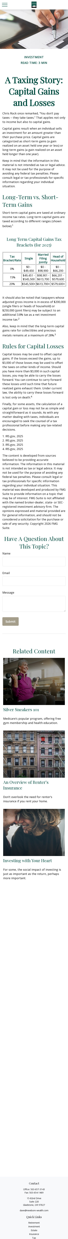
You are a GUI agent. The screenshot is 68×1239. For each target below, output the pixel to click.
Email (6, 573)
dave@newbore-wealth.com (34, 1210)
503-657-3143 (38, 1189)
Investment (34, 1226)
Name (6, 553)
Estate (34, 1230)
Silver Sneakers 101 (21, 709)
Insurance (34, 1234)
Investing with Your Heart (27, 860)
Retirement (34, 1222)
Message (8, 592)
